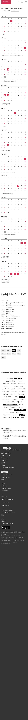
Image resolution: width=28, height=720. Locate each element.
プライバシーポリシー (7, 523)
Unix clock (4, 496)
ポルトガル (21, 407)
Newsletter (4, 490)
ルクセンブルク (6, 415)
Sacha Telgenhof (19, 332)
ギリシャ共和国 (11, 389)
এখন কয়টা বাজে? (4, 538)
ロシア (22, 415)
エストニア (13, 383)
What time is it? (5, 535)
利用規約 (3, 521)
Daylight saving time (8, 81)
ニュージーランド (6, 399)
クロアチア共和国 (21, 389)
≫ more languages (5, 543)
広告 (2, 518)
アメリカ (18, 378)
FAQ (2, 507)
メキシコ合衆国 (20, 410)
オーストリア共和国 (18, 386)
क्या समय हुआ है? (17, 535)
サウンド (3, 479)
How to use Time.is (7, 510)
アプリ (3, 483)
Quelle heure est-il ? (13, 537)
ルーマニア (15, 415)
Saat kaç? (3, 542)
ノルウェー (15, 399)
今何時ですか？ (21, 540)
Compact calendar (6, 475)
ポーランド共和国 (7, 410)
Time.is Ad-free (5, 505)
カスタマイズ (4, 503)
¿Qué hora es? (4, 537)
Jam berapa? (4, 540)
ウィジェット (4, 486)
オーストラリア (8, 386)
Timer (3, 470)
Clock (3, 465)
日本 (13, 417)
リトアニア (15, 10)
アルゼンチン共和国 (10, 381)
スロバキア (13, 394)
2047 (4, 16)
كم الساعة (21, 537)
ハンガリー (22, 399)
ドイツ (22, 397)
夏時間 (3, 463)
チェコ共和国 (21, 394)
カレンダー (4, 472)
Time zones (4, 460)
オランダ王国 (21, 383)
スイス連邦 (14, 391)
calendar (12, 9)
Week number (5, 477)
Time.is (6, 2)
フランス (19, 402)
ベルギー (21, 404)
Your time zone (5, 458)
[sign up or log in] (22, 2)
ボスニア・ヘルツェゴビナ (10, 407)
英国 (18, 417)
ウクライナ (6, 383)
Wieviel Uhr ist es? (12, 540)
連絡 (2, 515)
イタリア (20, 381)
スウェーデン (22, 391)
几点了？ (11, 535)
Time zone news (6, 488)
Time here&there (6, 455)
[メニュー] (26, 2)
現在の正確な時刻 (6, 453)
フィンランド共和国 (9, 402)
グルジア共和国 (5, 391)
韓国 (22, 417)
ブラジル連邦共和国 (11, 404)
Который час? (10, 538)
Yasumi (12, 332)
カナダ (4, 389)
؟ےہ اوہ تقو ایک (16, 542)
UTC (2, 494)
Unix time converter (7, 499)
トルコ (15, 397)
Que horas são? (17, 538)
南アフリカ (6, 417)
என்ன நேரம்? (9, 542)
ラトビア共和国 (10, 412)
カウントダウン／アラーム (8, 467)
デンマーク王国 (7, 396)
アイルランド (10, 378)
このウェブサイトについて (8, 512)
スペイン (5, 394)
